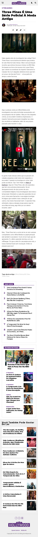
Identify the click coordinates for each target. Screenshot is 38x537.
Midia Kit (23, 530)
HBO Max (27, 274)
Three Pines (5, 276)
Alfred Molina (19, 274)
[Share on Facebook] (13, 30)
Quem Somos (16, 530)
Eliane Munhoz (13, 24)
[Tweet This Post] (17, 30)
